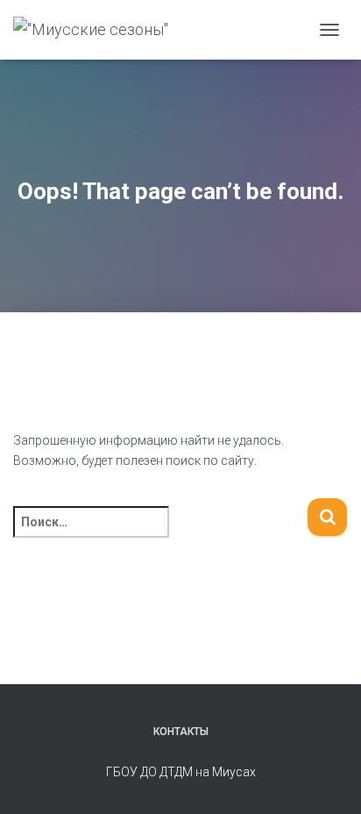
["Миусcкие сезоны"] (97, 30)
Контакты (181, 731)
